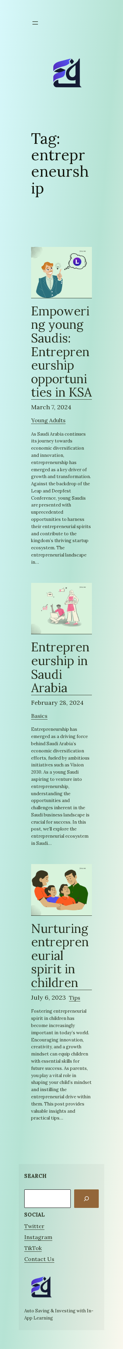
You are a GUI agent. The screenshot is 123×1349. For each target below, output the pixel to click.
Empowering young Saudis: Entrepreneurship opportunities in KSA (61, 352)
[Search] (86, 1198)
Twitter (34, 1226)
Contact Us (39, 1259)
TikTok (33, 1248)
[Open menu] (35, 23)
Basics (39, 715)
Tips (74, 997)
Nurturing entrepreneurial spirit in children (60, 956)
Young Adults (48, 420)
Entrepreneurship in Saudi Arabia (60, 667)
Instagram (38, 1237)
